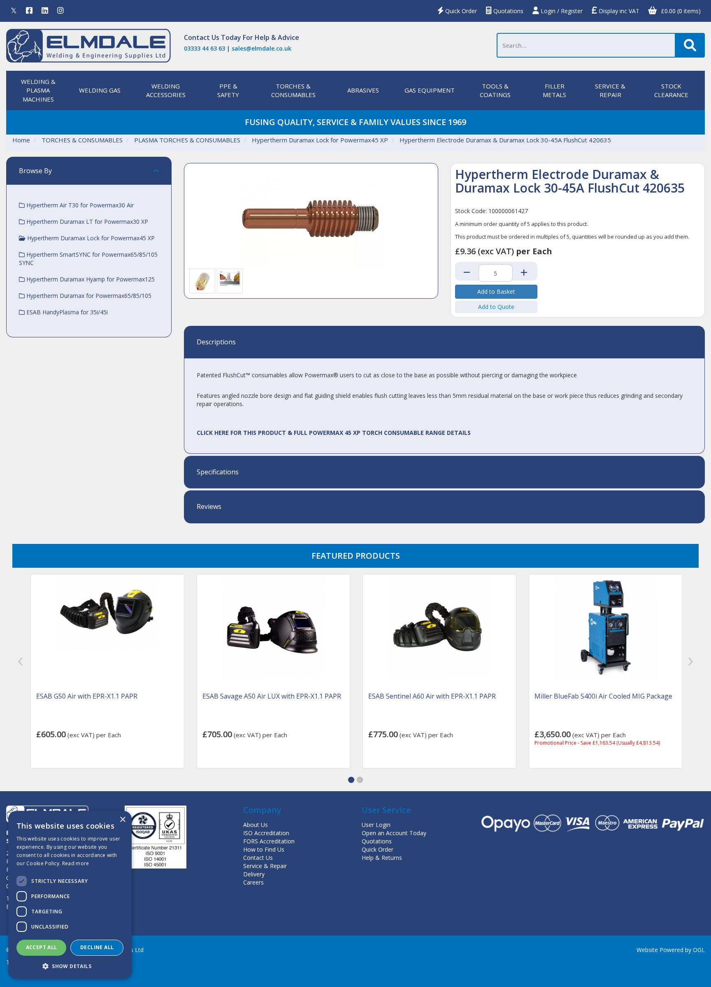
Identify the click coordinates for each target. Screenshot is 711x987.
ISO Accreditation (266, 833)
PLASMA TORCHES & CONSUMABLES (187, 140)
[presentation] (20, 661)
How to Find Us (263, 849)
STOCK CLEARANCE (671, 90)
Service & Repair (265, 866)
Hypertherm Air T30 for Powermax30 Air (79, 205)
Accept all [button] (41, 947)
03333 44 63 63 (204, 48)
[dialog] (70, 895)
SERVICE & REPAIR (610, 90)
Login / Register (561, 11)
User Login (376, 825)
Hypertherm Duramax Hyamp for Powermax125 (90, 279)
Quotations (507, 11)
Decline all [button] (97, 947)
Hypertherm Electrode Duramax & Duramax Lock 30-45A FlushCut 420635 (505, 140)
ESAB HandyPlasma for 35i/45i (66, 312)
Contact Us (201, 37)
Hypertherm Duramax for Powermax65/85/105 (88, 296)
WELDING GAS (100, 90)
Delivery (254, 874)
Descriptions (216, 342)
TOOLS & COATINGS (495, 90)
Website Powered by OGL (671, 950)
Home (21, 140)
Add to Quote (496, 307)
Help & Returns (382, 858)
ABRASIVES (363, 90)
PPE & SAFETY (228, 90)
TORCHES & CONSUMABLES (293, 90)
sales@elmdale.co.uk (261, 48)
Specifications (218, 472)
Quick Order (460, 11)
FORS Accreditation (269, 841)
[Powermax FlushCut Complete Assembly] (202, 281)
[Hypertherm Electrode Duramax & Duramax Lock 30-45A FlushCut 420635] (311, 217)
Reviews (209, 507)
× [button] (122, 820)
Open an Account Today (394, 833)
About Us (255, 825)
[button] (351, 780)
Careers (253, 882)
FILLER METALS (554, 90)
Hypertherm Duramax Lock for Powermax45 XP (320, 140)
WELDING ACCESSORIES (166, 90)
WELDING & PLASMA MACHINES (38, 90)
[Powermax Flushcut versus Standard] (230, 278)
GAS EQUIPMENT (429, 90)
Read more (75, 863)
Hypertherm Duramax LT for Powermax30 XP (86, 221)
